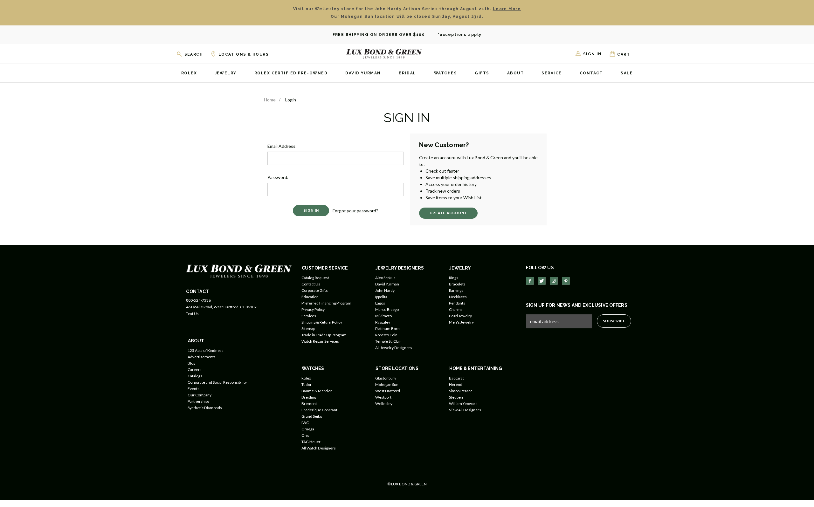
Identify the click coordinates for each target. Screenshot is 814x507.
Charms (456, 309)
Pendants (457, 303)
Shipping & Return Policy (321, 322)
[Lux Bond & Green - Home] (384, 53)
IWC (305, 422)
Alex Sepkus (385, 277)
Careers (195, 369)
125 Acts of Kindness (206, 350)
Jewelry (226, 73)
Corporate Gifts (314, 290)
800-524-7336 (198, 300)
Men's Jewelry (461, 322)
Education (310, 296)
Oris (305, 435)
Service (552, 73)
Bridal (407, 73)
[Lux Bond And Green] (239, 270)
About (515, 73)
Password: (277, 177)
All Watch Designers (318, 448)
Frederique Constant (319, 410)
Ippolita (381, 296)
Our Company (199, 395)
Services (308, 315)
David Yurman (363, 73)
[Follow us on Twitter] (542, 281)
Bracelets (457, 284)
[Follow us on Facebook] (530, 281)
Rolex (189, 73)
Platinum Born (387, 328)
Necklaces (458, 296)
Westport (383, 397)
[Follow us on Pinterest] (566, 281)
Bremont (309, 403)
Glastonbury (385, 378)
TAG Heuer (311, 441)
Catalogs (195, 375)
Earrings (456, 290)
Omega (307, 429)
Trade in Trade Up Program (324, 334)
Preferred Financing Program (326, 303)
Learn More (507, 9)
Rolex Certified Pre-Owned (291, 73)
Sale (627, 73)
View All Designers (465, 410)
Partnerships (199, 401)
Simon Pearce (461, 390)
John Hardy (385, 290)
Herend (455, 384)
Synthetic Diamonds (205, 407)
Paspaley (382, 322)
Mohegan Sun (386, 384)
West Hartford (387, 390)
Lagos (380, 303)
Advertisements (202, 356)
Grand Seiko (311, 416)
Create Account (448, 213)
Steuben (456, 397)
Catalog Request (315, 277)
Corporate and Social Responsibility (217, 382)
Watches (445, 73)
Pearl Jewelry (460, 315)
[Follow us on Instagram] (554, 281)
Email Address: (282, 146)
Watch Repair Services (320, 341)
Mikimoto (383, 315)
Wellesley (383, 403)
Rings (453, 277)
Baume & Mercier (316, 390)
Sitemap (308, 328)
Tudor (306, 384)
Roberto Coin (386, 334)
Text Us (192, 313)
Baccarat (456, 378)
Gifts (482, 73)
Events (193, 388)
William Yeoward (463, 403)
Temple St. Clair (388, 341)
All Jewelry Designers (393, 347)
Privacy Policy (313, 309)
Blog (191, 363)
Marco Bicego (387, 309)
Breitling (308, 397)
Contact (591, 73)
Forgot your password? (355, 210)
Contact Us (310, 284)
